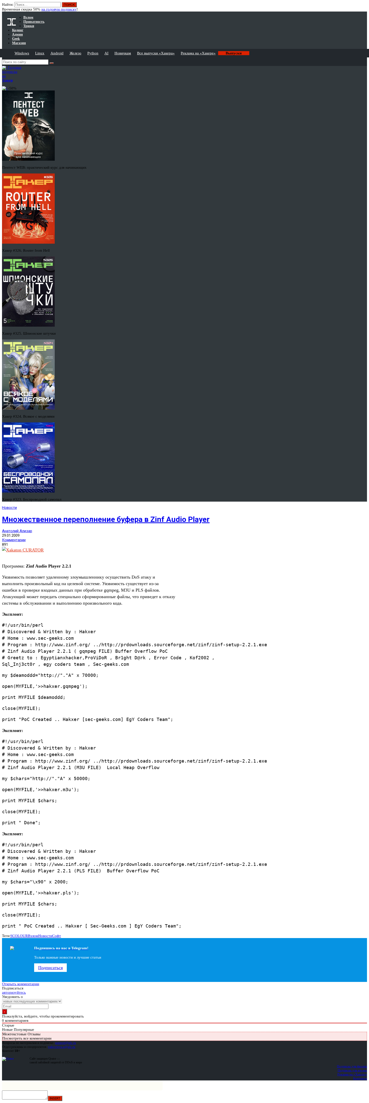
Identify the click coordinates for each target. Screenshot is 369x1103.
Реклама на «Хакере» (198, 53)
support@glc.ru (65, 1043)
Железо (75, 53)
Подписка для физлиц (352, 1066)
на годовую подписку (59, 9)
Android (57, 53)
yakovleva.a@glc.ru (61, 1047)
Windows (22, 53)
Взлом (33, 936)
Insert (55, 1098)
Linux (39, 53)
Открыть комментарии (20, 984)
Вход (363, 7)
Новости (9, 507)
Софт (56, 936)
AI (106, 53)
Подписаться (50, 967)
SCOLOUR (19, 936)
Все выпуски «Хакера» (156, 53)
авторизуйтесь (14, 992)
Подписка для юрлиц (352, 1070)
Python (92, 53)
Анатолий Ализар (17, 531)
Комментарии (14, 540)
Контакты (360, 1078)
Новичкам (122, 53)
